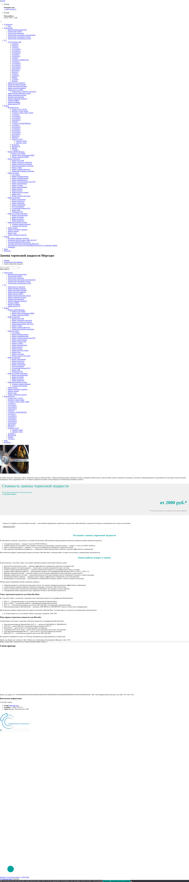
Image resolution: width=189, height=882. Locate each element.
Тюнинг (6, 236)
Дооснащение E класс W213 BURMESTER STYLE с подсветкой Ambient (32, 245)
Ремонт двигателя (14, 159)
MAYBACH (16, 146)
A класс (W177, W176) (19, 109)
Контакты (7, 251)
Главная (6, 260)
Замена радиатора (18, 217)
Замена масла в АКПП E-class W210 (24, 91)
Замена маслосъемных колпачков (23, 171)
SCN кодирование (18, 206)
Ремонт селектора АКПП (20, 157)
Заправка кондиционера (16, 97)
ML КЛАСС (16, 70)
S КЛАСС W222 (17, 139)
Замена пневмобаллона (19, 180)
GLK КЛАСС (16, 67)
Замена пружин (17, 190)
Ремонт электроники (19, 199)
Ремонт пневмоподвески (20, 176)
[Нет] (131, 881)
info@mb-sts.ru (14, 705)
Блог (9, 26)
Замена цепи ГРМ (18, 160)
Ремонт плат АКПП (18, 153)
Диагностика (8, 28)
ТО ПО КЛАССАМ (14, 42)
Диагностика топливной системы (19, 37)
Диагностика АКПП (15, 31)
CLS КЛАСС (16, 56)
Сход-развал (16, 175)
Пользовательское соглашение (10, 712)
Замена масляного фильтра (17, 84)
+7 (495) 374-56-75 (10, 9)
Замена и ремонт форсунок (21, 169)
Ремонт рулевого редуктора (21, 196)
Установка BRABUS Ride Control (19, 242)
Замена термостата (18, 221)
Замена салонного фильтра (17, 88)
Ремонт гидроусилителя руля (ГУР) (23, 182)
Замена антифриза (14, 102)
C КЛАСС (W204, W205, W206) (22, 113)
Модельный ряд (13, 107)
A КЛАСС (15, 44)
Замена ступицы (17, 185)
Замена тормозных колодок (17, 95)
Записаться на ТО (9, 527)
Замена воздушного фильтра (17, 86)
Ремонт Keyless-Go (18, 201)
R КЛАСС (15, 72)
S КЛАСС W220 (21, 141)
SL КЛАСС (15, 76)
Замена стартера (13, 231)
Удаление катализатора (19, 226)
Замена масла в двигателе (16, 83)
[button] (4, 269)
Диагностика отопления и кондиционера (21, 35)
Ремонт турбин (17, 167)
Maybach (15, 81)
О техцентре (8, 24)
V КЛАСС (15, 79)
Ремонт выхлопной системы (17, 222)
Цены (6, 249)
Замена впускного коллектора (22, 164)
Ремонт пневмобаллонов (20, 178)
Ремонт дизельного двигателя (22, 162)
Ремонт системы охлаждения (17, 213)
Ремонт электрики (14, 198)
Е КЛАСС (15, 121)
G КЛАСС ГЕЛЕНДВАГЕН (21, 123)
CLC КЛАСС (16, 49)
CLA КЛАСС (16, 51)
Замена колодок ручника (20, 192)
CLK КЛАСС (16, 53)
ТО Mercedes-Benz (6, 879)
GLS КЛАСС (16, 130)
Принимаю (106, 881)
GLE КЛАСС (16, 68)
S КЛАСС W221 (21, 143)
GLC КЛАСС (16, 65)
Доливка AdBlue (13, 100)
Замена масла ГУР (14, 104)
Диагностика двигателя (16, 33)
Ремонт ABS (16, 210)
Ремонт (6, 106)
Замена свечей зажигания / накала (19, 93)
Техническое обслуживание (13, 262)
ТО (5, 40)
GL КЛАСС (16, 61)
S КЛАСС (15, 74)
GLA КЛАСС (16, 63)
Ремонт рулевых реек (19, 341)
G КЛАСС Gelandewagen (20, 60)
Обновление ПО (17, 212)
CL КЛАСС (16, 54)
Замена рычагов (17, 189)
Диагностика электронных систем (19, 38)
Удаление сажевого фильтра (21, 224)
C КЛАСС (15, 47)
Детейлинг (11, 247)
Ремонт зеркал (13, 228)
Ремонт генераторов (18, 205)
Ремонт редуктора (18, 354)
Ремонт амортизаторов (19, 187)
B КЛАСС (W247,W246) (20, 111)
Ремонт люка (12, 233)
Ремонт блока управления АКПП (23, 155)
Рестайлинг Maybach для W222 (18, 238)
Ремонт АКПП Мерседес (16, 152)
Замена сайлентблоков (19, 183)
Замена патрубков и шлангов (17, 229)
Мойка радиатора (18, 219)
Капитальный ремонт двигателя (22, 166)
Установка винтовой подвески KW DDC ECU (23, 243)
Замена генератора (18, 203)
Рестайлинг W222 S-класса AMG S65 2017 (22, 240)
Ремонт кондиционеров (20, 215)
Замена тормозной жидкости (17, 99)
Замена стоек (16, 194)
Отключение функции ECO (21, 208)
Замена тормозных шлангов (17, 235)
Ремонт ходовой (13, 173)
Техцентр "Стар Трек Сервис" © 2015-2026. (14, 877)
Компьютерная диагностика (17, 30)
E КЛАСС (15, 58)
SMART (14, 77)
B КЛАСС (15, 45)
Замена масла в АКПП (15, 90)
